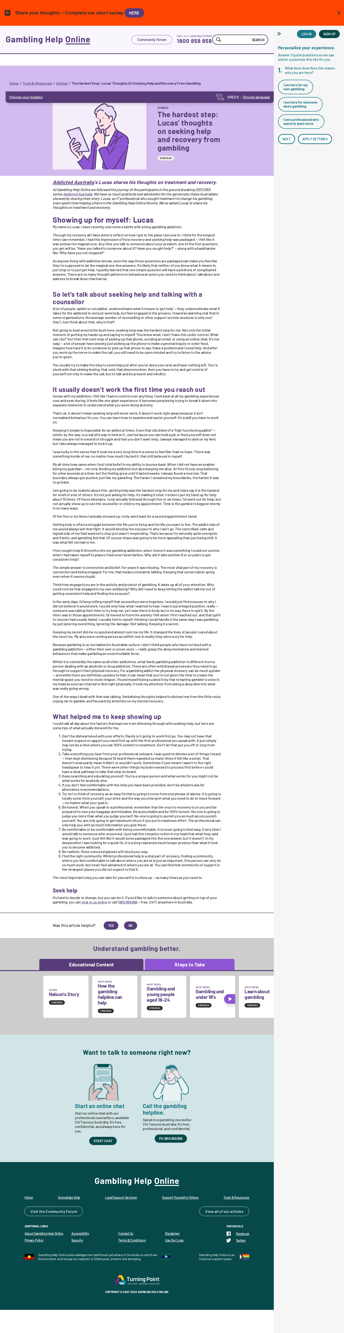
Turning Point (137, 1280)
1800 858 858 (194, 40)
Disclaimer (172, 1233)
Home (14, 83)
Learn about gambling (257, 994)
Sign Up (329, 34)
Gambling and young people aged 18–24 (161, 994)
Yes (111, 926)
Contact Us (125, 1233)
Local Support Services (121, 1197)
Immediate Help (69, 1197)
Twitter (241, 1241)
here (134, 12)
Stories (62, 83)
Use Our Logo (174, 1240)
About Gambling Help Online (44, 1233)
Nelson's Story (64, 994)
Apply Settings (315, 139)
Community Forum (151, 39)
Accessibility (80, 1233)
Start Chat (103, 1141)
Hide (280, 34)
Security (77, 1240)
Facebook (242, 1234)
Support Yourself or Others (180, 1197)
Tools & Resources (37, 83)
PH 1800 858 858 (170, 1139)
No (130, 926)
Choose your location (26, 97)
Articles (236, 1211)
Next (286, 139)
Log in (306, 34)
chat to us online (94, 902)
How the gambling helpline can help (110, 994)
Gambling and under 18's (210, 994)
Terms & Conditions (132, 1240)
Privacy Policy (34, 1240)
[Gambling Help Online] (69, 39)
